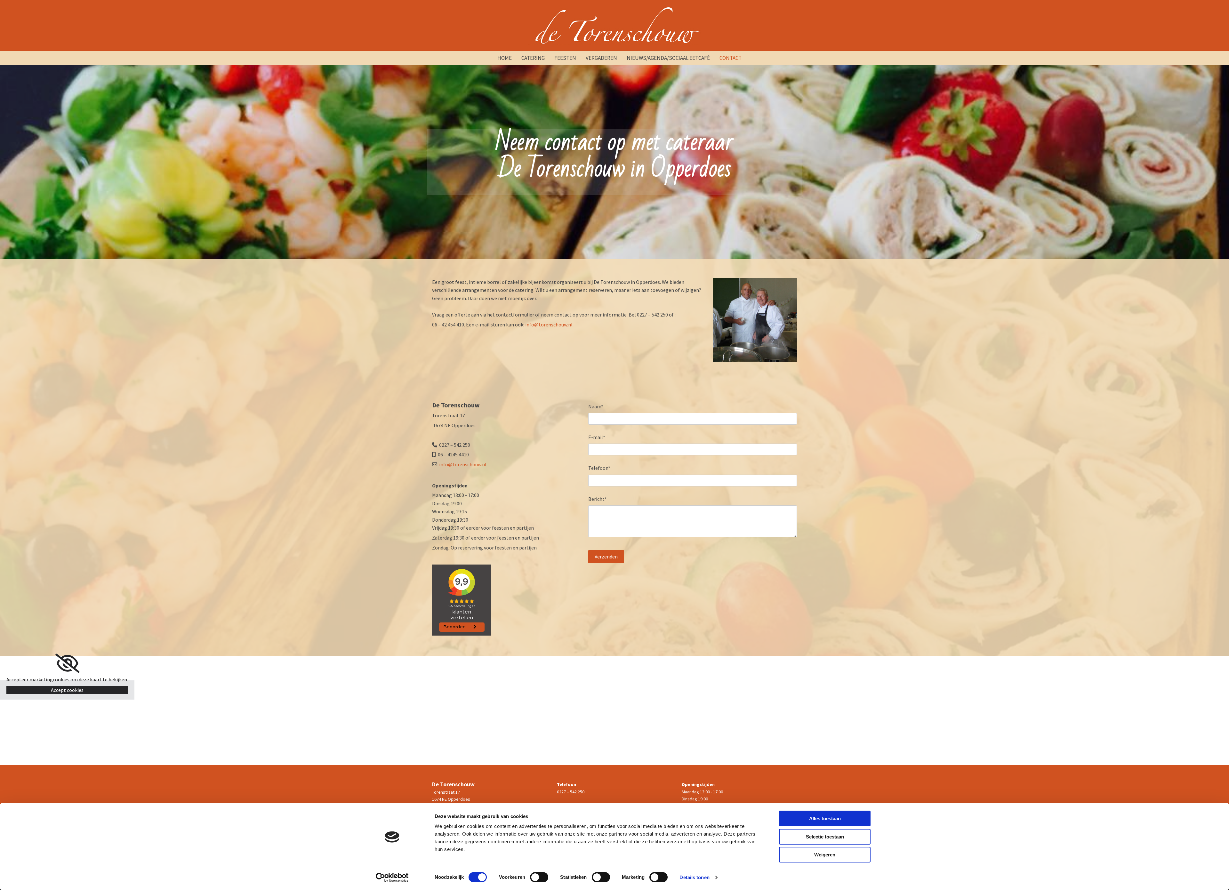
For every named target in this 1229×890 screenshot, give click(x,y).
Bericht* (597, 499)
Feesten (565, 57)
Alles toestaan (825, 818)
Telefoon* (599, 468)
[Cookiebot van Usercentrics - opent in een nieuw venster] (392, 877)
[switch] (539, 877)
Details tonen (694, 877)
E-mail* (596, 437)
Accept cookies (67, 690)
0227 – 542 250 (570, 792)
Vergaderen (601, 57)
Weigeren (824, 854)
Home (504, 57)
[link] (67, 663)
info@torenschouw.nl (549, 324)
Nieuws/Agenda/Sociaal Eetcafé (668, 57)
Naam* (595, 407)
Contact (730, 57)
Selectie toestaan (825, 836)
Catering (533, 57)
